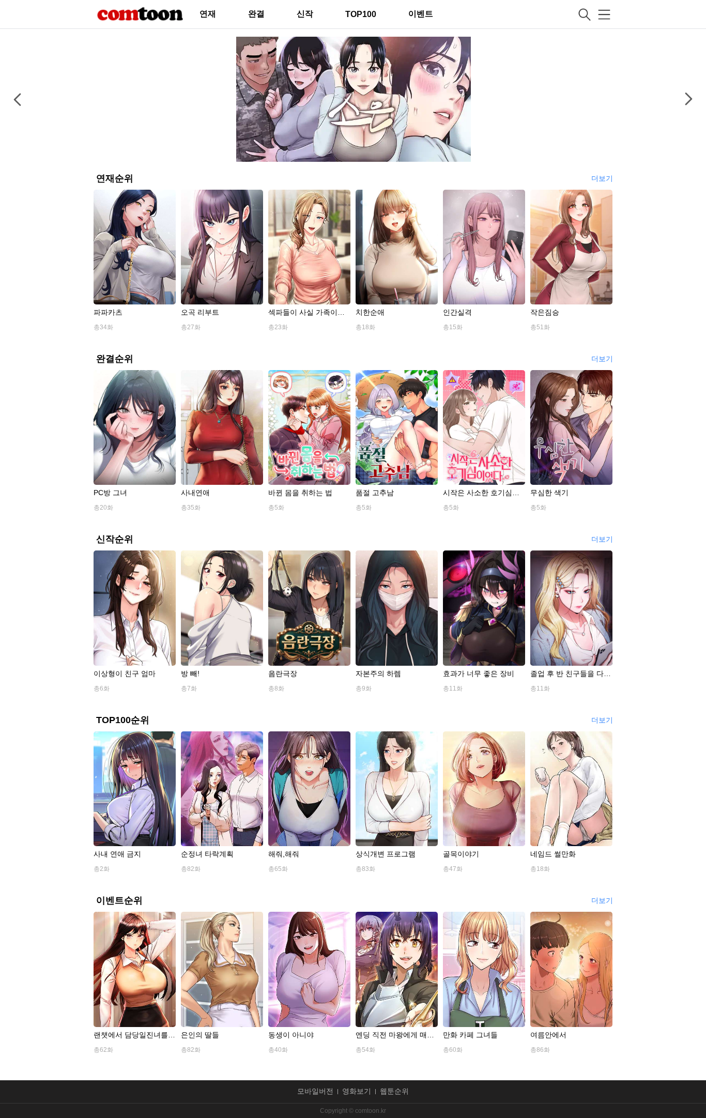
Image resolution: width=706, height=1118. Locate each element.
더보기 (602, 178)
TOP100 (360, 14)
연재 (207, 13)
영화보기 (356, 1091)
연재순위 (114, 178)
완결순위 (114, 359)
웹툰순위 (394, 1091)
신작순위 (114, 539)
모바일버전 (315, 1091)
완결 (256, 13)
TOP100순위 (122, 720)
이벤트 (420, 13)
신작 (305, 13)
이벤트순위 (119, 900)
